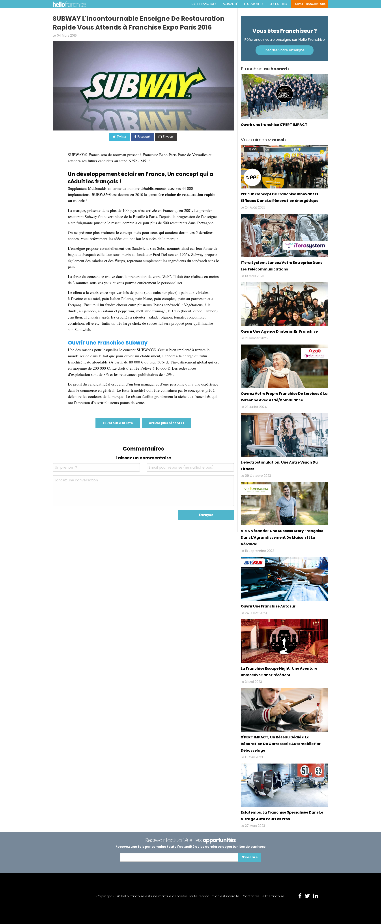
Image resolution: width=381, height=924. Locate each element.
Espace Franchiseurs (310, 4)
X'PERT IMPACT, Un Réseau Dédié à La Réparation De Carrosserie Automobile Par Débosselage (281, 744)
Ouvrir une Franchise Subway (108, 342)
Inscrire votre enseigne (284, 50)
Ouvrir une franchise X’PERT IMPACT (274, 124)
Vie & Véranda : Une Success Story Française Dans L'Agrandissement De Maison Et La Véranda (282, 537)
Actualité (230, 4)
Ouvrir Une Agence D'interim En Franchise (279, 331)
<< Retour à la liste (117, 423)
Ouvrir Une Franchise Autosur (268, 606)
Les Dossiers (253, 4)
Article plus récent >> (167, 423)
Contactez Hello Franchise (263, 896)
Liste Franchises (204, 4)
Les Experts (278, 4)
